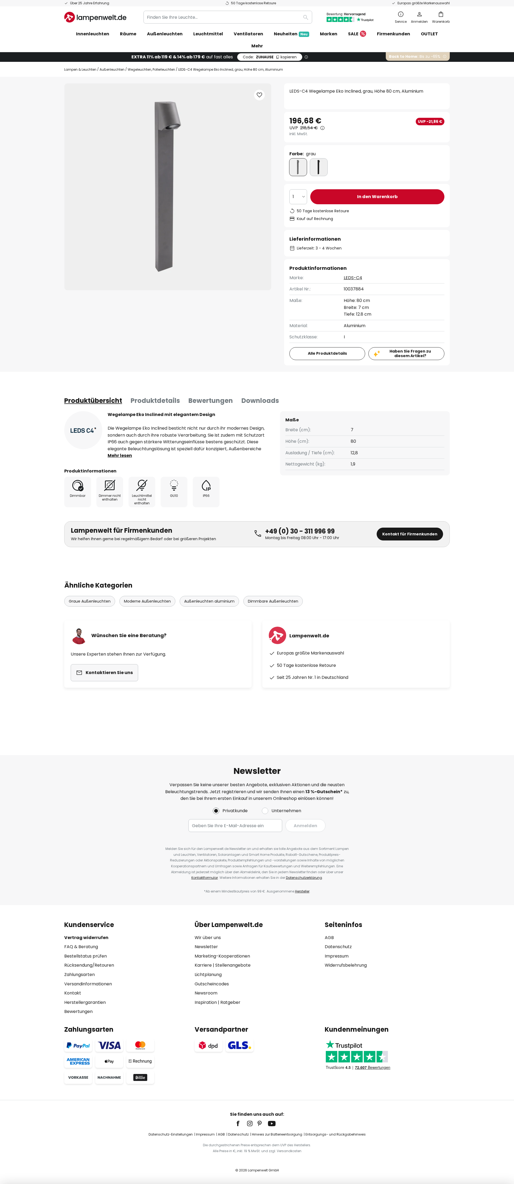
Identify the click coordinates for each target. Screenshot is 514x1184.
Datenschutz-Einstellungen (171, 1134)
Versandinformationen (88, 984)
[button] (259, 95)
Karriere (203, 965)
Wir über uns (208, 938)
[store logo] (95, 17)
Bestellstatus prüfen (85, 956)
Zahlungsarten (79, 974)
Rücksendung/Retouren (89, 965)
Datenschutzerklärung (304, 877)
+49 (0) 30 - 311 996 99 (300, 531)
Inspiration (206, 1002)
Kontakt (72, 993)
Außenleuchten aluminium (209, 601)
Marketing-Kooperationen (222, 956)
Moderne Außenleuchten (147, 601)
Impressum (337, 956)
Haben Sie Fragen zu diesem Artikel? (410, 353)
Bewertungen (210, 400)
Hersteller (302, 891)
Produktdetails (155, 400)
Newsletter (206, 947)
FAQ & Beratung (81, 947)
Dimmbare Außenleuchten (273, 601)
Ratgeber (230, 1002)
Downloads (260, 400)
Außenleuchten (112, 69)
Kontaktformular (204, 877)
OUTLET (429, 34)
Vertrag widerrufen (86, 938)
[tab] (93, 401)
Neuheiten (291, 34)
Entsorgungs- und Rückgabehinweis (335, 1134)
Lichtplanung (208, 974)
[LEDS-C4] (83, 430)
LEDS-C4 (353, 278)
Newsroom (206, 993)
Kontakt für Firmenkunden (409, 534)
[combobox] (228, 17)
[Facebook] (241, 1123)
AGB (329, 938)
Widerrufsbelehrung (346, 965)
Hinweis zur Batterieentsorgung (277, 1134)
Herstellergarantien (85, 1002)
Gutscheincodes (212, 984)
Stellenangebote (233, 965)
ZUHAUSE (270, 57)
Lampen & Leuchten (80, 69)
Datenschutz (338, 947)
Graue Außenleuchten (90, 601)
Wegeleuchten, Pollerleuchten (151, 69)
